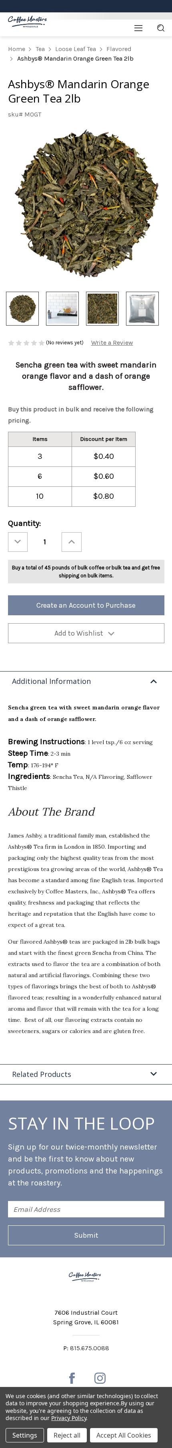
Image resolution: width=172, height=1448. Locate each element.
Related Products (41, 1074)
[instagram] (100, 1378)
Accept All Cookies (123, 1435)
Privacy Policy (68, 1418)
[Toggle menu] (138, 28)
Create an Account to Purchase (86, 605)
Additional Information (51, 681)
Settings (24, 1435)
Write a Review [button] (112, 342)
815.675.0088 (89, 1348)
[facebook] (72, 1378)
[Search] (160, 28)
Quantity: (24, 523)
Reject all (67, 1435)
